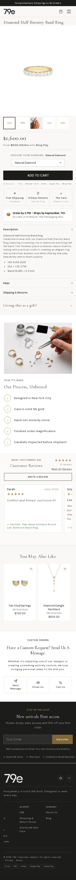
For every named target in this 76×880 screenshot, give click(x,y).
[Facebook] (60, 778)
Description (38, 229)
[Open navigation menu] (69, 11)
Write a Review (38, 476)
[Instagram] (69, 778)
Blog (48, 818)
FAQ (22, 812)
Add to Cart (38, 175)
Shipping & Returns (38, 292)
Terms (19, 860)
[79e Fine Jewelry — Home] (11, 11)
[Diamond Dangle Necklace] (54, 583)
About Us (52, 812)
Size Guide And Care (29, 829)
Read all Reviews (62, 469)
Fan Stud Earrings (20, 605)
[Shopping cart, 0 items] (60, 11)
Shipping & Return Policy (28, 820)
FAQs (38, 283)
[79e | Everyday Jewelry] (30, 778)
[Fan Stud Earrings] (20, 583)
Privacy (9, 860)
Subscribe (62, 739)
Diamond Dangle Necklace (54, 607)
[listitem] (9, 123)
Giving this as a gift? (20, 305)
